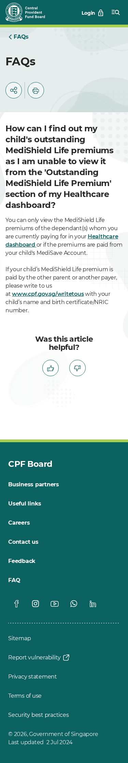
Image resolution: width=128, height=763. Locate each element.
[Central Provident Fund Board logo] (29, 12)
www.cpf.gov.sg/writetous (48, 294)
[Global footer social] (16, 603)
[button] (13, 90)
